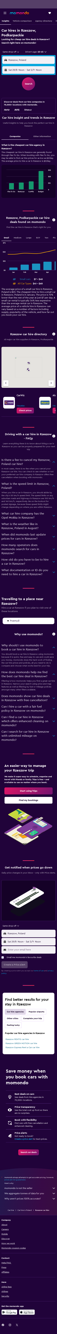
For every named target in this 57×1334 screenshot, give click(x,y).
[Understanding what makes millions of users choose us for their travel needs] (54, 634)
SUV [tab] (38, 238)
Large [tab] (28, 238)
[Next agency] (51, 383)
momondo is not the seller (18, 1188)
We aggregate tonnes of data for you (24, 1193)
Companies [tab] (15, 136)
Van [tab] (46, 238)
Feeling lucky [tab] (13, 1025)
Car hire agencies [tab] (15, 1012)
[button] (5, 13)
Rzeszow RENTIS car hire (17, 1039)
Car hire (11, 1210)
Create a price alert (24, 1139)
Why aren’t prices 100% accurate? (22, 1199)
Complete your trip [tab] (32, 1018)
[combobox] (11, 51)
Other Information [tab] (42, 136)
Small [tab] (6, 238)
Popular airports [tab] (36, 1012)
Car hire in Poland (25, 1210)
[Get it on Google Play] (9, 1312)
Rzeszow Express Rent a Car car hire (22, 1047)
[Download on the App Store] (27, 1312)
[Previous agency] (5, 383)
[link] (25, 410)
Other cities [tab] (12, 1018)
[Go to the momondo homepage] (19, 12)
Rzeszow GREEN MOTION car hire (21, 1043)
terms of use (39, 971)
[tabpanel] (28, 171)
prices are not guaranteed (14, 1180)
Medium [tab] (17, 238)
